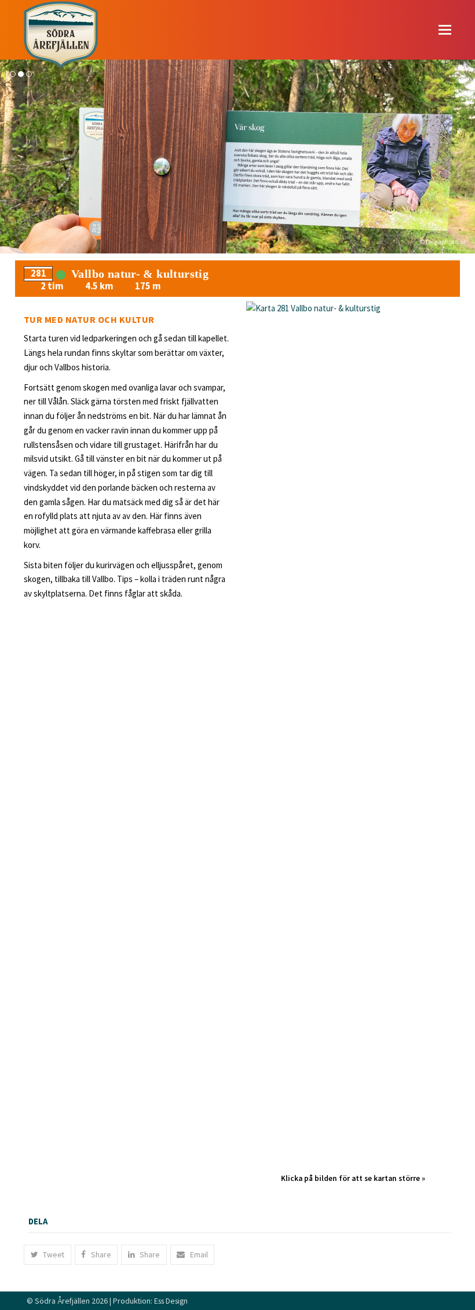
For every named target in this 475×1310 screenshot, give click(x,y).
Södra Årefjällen (62, 1301)
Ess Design (171, 1301)
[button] (445, 29)
